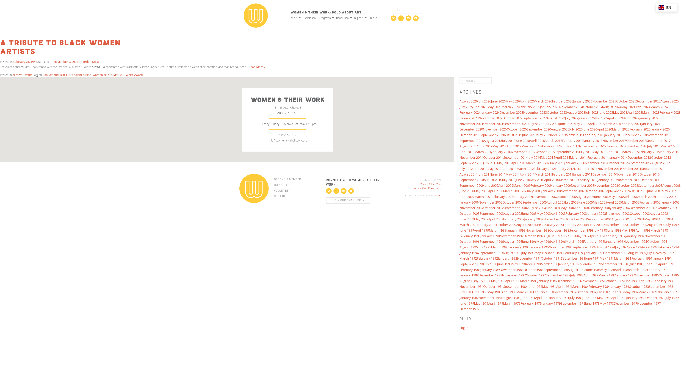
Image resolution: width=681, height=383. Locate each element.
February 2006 (665, 197)
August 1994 (606, 247)
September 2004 (515, 208)
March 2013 (535, 163)
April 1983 (509, 292)
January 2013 (574, 163)
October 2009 (650, 180)
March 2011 (543, 174)
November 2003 (665, 208)
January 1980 (635, 298)
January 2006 (469, 202)
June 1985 (631, 281)
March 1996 (574, 241)
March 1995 (499, 247)
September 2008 (650, 185)
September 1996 (492, 241)
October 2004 (493, 208)
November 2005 (490, 202)
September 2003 (492, 213)
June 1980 (590, 298)
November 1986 (647, 275)
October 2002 (640, 213)
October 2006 (566, 197)
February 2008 (531, 191)
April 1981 (542, 298)
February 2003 (576, 213)
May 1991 (607, 258)
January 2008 (551, 191)
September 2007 (617, 191)
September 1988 (556, 270)
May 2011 (513, 174)
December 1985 (568, 281)
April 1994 (650, 247)
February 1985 (663, 281)
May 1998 (628, 230)
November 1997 (512, 236)
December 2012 (595, 163)
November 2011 (609, 168)
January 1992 (507, 258)
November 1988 (512, 270)
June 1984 (535, 286)
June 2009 (491, 185)
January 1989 (490, 270)
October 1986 (669, 275)
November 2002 (618, 213)
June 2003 (529, 213)
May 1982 (631, 292)
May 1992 (667, 253)
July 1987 (576, 275)
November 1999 (615, 225)
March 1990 (549, 264)
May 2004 (567, 208)
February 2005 (649, 202)
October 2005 (512, 202)
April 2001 (665, 219)
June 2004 (553, 208)
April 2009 (505, 185)
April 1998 (643, 230)
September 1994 (584, 247)
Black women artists (98, 75)
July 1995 (484, 247)
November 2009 (628, 180)
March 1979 (512, 303)
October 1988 (534, 270)
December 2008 (582, 185)
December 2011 (585, 168)
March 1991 (622, 258)
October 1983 (639, 286)
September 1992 (616, 253)
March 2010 (567, 180)
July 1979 (672, 298)
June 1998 (614, 230)
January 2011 (582, 174)
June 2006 (601, 197)
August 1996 (513, 241)
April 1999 (481, 230)
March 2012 (525, 168)
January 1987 (625, 275)
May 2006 (616, 197)
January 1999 (515, 230)
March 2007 (483, 197)
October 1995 (657, 241)
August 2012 (661, 163)
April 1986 (512, 281)
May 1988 (608, 270)
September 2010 (471, 180)
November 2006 (544, 197)
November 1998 (537, 230)
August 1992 (637, 253)
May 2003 (544, 213)
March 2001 (468, 225)
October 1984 (493, 286)
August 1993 (512, 253)
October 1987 (536, 275)
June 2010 (522, 180)
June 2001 (637, 219)
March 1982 (647, 292)
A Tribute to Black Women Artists (60, 47)
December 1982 (564, 292)
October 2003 (469, 213)
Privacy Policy (435, 187)
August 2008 (671, 185)
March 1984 (580, 286)
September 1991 (573, 258)
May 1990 (519, 264)
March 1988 (638, 270)
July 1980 (576, 298)
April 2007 (466, 197)
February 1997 (614, 236)
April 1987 (590, 275)
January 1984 (619, 286)
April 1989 (665, 264)
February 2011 (562, 174)
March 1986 (529, 281)
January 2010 (607, 180)
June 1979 (466, 303)
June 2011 (498, 174)
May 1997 (582, 236)
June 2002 (466, 219)
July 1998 (600, 230)
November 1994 (560, 247)
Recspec (437, 195)
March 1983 (525, 292)
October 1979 (655, 298)
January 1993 (594, 253)
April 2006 (630, 197)
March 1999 (497, 230)
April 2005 (614, 202)
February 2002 (513, 219)
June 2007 (654, 191)
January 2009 (561, 185)
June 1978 (592, 303)
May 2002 (481, 219)
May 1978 (607, 303)
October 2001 (577, 219)
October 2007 (595, 191)
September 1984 (515, 286)
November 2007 (573, 191)
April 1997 (596, 236)
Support (359, 18)
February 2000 (573, 225)
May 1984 (549, 286)
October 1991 (551, 258)
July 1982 (603, 292)
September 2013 (471, 163)
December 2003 (641, 208)
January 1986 (547, 281)
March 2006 (646, 197)
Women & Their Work (431, 183)
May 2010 (537, 180)
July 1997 (568, 236)
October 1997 (534, 236)
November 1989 (589, 264)
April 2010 (551, 180)
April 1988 (622, 270)
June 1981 (528, 298)
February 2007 (502, 197)
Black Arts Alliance (72, 75)
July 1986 (484, 281)
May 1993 (542, 253)
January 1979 (551, 303)
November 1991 (529, 258)
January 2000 (593, 225)
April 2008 (495, 191)
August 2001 (620, 219)
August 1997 (553, 236)
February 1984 (599, 286)
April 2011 (527, 174)
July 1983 (466, 292)
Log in (464, 328)
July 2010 (508, 180)
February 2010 (586, 180)
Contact (280, 196)
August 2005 (556, 202)
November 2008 (606, 185)
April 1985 (645, 281)
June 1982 (617, 292)
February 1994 (668, 247)
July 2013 (490, 163)
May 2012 (494, 168)
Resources (342, 18)
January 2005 (670, 202)
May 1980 (604, 298)
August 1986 (468, 281)
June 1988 (593, 270)
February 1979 (531, 303)
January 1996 (613, 241)
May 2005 (600, 202)
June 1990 (504, 264)
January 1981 (559, 298)
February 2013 (554, 163)
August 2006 (585, 197)
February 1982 (666, 292)
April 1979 (495, 303)
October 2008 (628, 185)
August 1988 (577, 270)
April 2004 (582, 208)
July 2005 (571, 202)
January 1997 (634, 236)
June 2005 (585, 202)
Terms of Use (419, 187)
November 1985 (592, 281)
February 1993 (574, 253)
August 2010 (493, 180)
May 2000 (556, 225)
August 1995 (468, 247)
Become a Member (287, 179)
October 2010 (650, 174)
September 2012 (639, 163)
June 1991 (592, 258)
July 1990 (490, 264)
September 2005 (534, 202)
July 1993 (528, 253)
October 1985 (614, 281)
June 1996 (529, 241)
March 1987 (607, 275)
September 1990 (471, 264)
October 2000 (506, 225)
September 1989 (613, 264)
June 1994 (635, 247)
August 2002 (659, 213)
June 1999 (466, 230)
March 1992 (468, 258)
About (294, 18)
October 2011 (631, 168)
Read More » (257, 67)
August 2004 (537, 208)
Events (28, 75)
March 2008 (512, 191)
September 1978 (573, 303)
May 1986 (498, 281)
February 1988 (657, 270)
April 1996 (558, 241)
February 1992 (487, 258)
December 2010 (604, 174)
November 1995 (635, 241)
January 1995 (539, 247)
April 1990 (533, 264)
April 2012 (509, 168)
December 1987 (490, 275)
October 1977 (469, 309)
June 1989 (651, 264)
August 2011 (468, 174)
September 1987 (558, 275)
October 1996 (469, 241)
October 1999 (637, 225)
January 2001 (486, 225)
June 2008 (466, 191)
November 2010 (628, 174)
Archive (373, 18)
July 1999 (672, 225)
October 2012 (617, 163)
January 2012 (564, 168)
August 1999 (656, 225)
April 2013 (518, 163)
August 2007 (638, 191)
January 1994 (469, 253)
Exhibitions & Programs (317, 18)
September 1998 (581, 230)
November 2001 (555, 219)
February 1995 (519, 247)
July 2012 (466, 168)
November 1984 (471, 286)
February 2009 (541, 185)
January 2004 (620, 208)
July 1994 (621, 247)
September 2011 (653, 168)
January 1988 (469, 275)
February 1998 (470, 236)
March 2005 (630, 202)
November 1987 (514, 275)
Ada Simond (51, 75)
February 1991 (641, 258)
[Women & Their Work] (255, 14)
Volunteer (282, 191)
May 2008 (481, 191)
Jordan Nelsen (91, 62)
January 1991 (662, 258)
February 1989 (470, 270)
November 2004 (471, 208)
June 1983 (480, 292)
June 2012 (480, 168)
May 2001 (651, 219)
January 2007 (522, 197)
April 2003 (558, 213)
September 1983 (661, 286)
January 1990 (567, 264)
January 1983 (543, 292)
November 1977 (649, 303)
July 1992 (653, 253)
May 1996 (544, 241)
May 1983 (494, 292)
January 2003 (596, 213)
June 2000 (541, 225)
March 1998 (659, 230)
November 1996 (656, 236)
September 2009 (471, 185)
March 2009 (522, 185)
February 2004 (600, 208)
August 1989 (634, 264)
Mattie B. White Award (128, 75)
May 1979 (481, 303)
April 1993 (556, 253)
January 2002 (533, 219)
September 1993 (491, 253)
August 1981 (511, 298)
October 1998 (559, 230)
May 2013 (504, 163)
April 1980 (618, 298)
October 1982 (586, 292)
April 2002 (495, 219)
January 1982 (469, 298)
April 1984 (563, 286)
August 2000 (525, 225)
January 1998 (490, 236)
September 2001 (599, 219)
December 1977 (625, 303)
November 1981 (490, 298)
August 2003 (513, 213)
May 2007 (669, 191)
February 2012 (544, 168)
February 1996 (593, 241)
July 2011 (484, 174)
